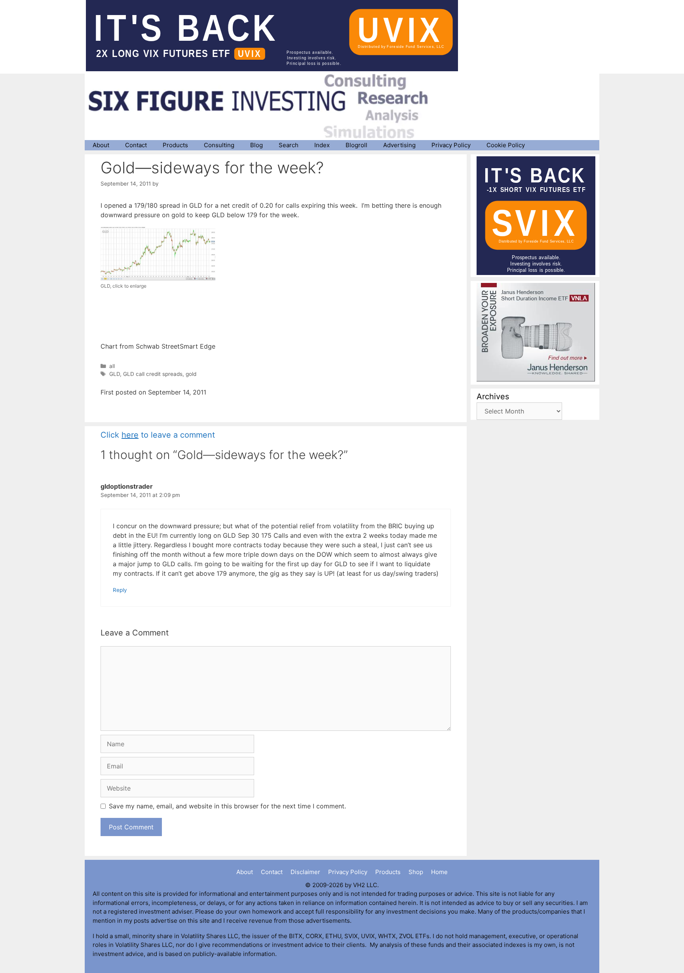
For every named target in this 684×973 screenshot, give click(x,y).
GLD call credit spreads (152, 374)
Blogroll (356, 145)
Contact (136, 145)
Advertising (399, 145)
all (112, 366)
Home (439, 872)
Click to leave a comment (158, 435)
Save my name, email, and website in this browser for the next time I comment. (227, 806)
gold (191, 374)
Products (175, 145)
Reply (120, 590)
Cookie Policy (505, 145)
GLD (114, 374)
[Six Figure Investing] (265, 106)
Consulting (219, 145)
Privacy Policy (451, 145)
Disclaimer (305, 872)
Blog (256, 145)
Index (322, 145)
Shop (415, 872)
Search (288, 145)
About (101, 145)
